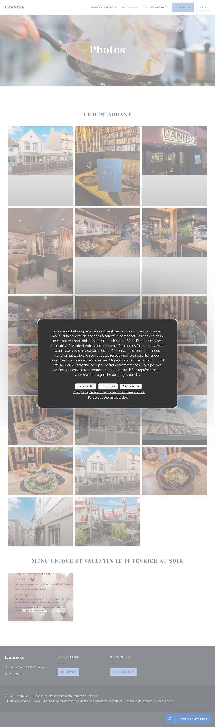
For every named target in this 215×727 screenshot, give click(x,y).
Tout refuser (108, 386)
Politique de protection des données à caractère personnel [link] (109, 392)
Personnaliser (130, 386)
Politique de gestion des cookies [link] (108, 398)
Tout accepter (85, 386)
